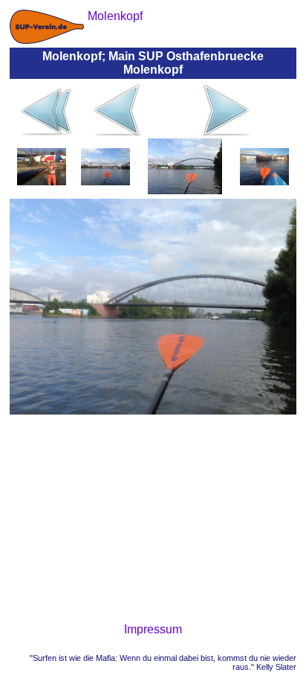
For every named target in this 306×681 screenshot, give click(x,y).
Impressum (153, 629)
